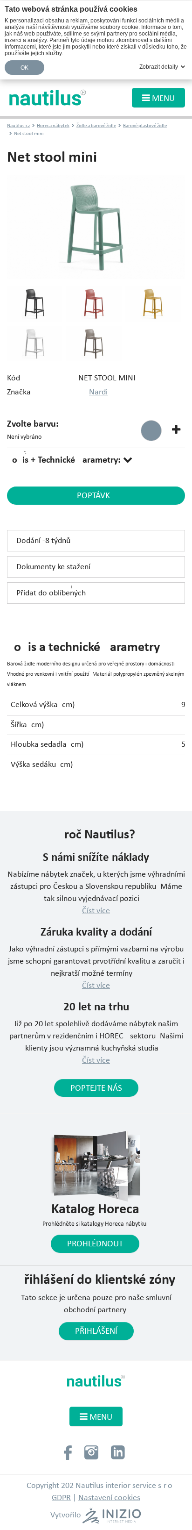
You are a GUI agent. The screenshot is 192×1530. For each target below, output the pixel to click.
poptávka (96, 495)
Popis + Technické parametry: (65, 460)
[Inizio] (111, 1516)
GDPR (61, 1498)
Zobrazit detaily (158, 67)
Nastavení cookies (109, 1498)
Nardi (98, 392)
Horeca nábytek (53, 126)
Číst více (96, 911)
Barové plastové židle (145, 126)
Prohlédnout (95, 1244)
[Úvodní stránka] (48, 97)
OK (25, 67)
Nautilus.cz (18, 126)
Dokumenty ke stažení (53, 567)
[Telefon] (68, 1451)
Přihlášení (96, 1331)
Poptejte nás (96, 1088)
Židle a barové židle (96, 126)
